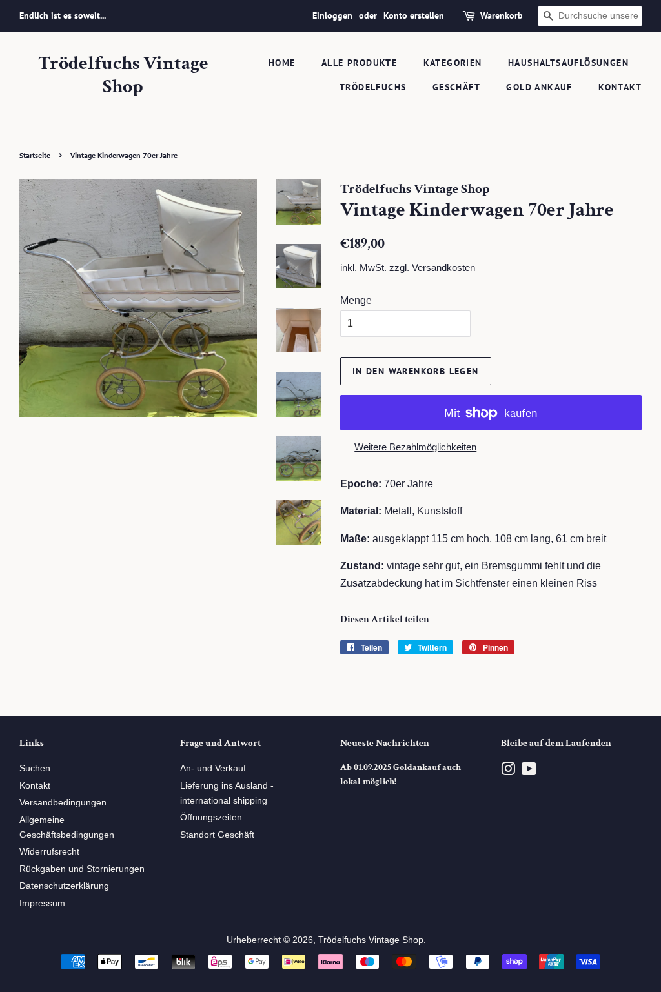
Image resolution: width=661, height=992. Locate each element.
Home (282, 62)
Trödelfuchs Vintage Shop (123, 75)
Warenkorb (501, 15)
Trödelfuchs (373, 87)
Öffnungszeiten (211, 817)
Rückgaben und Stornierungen (82, 869)
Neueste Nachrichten (384, 743)
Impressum (42, 903)
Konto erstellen (413, 15)
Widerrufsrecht (49, 851)
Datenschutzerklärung (64, 886)
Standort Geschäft (217, 835)
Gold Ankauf (539, 87)
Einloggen (332, 15)
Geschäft (456, 87)
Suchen (34, 768)
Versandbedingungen (63, 802)
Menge (356, 300)
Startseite (34, 155)
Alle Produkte (359, 62)
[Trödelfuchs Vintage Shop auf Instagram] (508, 771)
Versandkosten (443, 267)
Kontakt (620, 87)
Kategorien (452, 62)
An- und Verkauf (213, 768)
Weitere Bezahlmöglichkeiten (415, 446)
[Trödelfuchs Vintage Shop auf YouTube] (529, 771)
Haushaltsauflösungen (568, 62)
